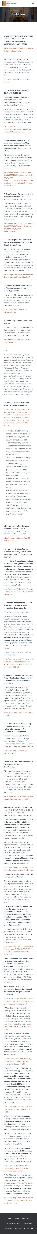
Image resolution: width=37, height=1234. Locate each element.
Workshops (28, 1223)
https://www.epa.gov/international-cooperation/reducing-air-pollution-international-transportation (16, 1168)
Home (9, 1218)
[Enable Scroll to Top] (33, 1229)
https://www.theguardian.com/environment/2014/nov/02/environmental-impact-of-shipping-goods (18, 1200)
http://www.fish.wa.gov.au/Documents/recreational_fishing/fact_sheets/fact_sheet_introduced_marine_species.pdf (18, 1001)
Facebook (24, 1228)
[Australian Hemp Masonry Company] (10, 3)
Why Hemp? (25, 1218)
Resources (8, 1229)
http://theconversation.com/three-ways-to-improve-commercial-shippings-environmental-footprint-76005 (18, 1061)
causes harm (12, 1052)
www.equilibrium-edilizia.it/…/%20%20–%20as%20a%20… (18, 129)
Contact (18, 1229)
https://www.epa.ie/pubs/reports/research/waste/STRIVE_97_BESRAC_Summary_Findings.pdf (18, 591)
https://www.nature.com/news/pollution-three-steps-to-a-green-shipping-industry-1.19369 (18, 1109)
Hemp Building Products (13, 1223)
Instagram (28, 1228)
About (17, 1218)
